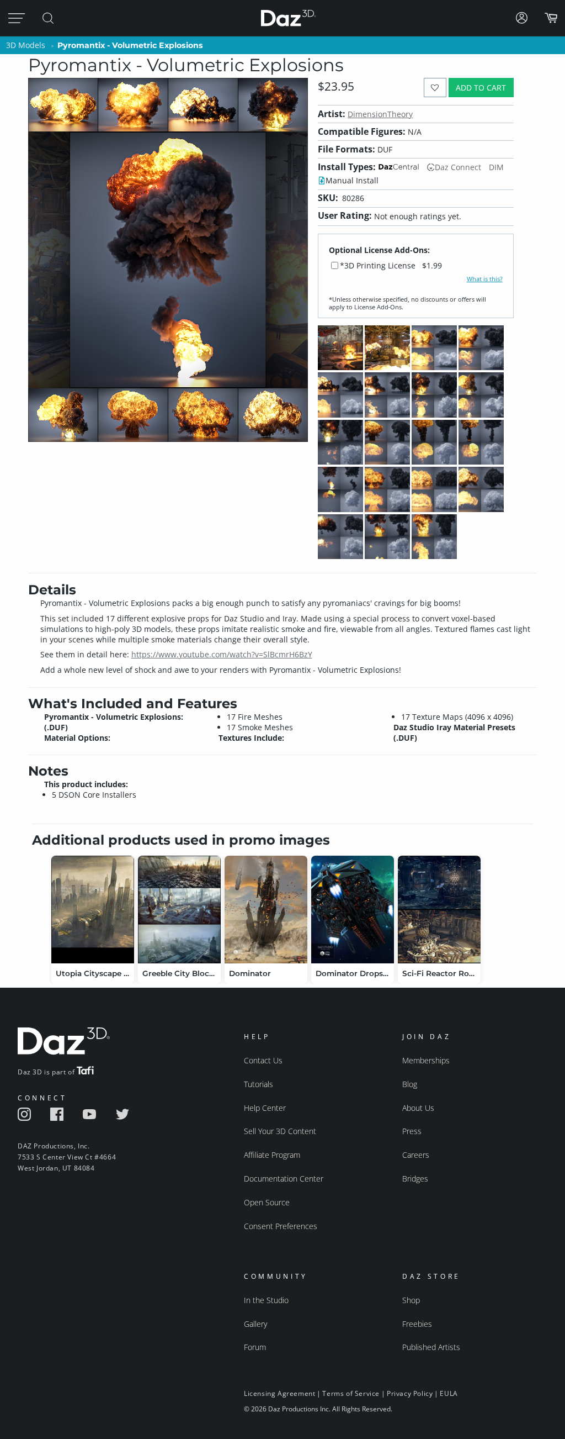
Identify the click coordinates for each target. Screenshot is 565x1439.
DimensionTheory (380, 114)
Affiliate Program (272, 1155)
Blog (409, 1084)
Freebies (417, 1324)
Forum (255, 1347)
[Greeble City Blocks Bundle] (179, 909)
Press (412, 1131)
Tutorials (258, 1084)
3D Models (25, 45)
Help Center (265, 1108)
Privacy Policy (410, 1393)
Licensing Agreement (279, 1393)
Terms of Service (351, 1393)
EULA (448, 1393)
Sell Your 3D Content (280, 1131)
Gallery (255, 1324)
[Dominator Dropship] (352, 909)
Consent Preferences (280, 1226)
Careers (415, 1155)
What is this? (485, 279)
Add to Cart (481, 87)
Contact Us (263, 1060)
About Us (418, 1108)
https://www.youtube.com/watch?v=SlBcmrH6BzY (221, 654)
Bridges (415, 1178)
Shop (411, 1300)
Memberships (426, 1060)
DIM (496, 167)
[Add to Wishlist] (435, 87)
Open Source (267, 1202)
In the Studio (266, 1300)
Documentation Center (283, 1178)
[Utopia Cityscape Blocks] (92, 909)
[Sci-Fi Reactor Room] (439, 909)
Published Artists (431, 1347)
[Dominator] (266, 909)
